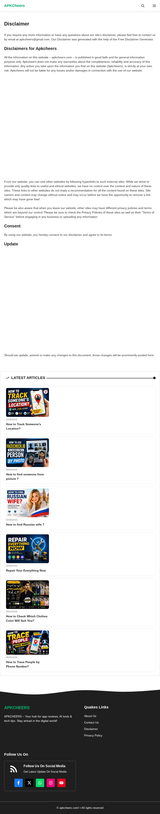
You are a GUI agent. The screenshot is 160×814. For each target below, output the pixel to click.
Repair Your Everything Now (26, 570)
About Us (90, 716)
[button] (143, 5)
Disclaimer (91, 729)
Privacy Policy (93, 735)
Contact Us (91, 722)
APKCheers (14, 6)
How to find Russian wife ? (25, 524)
